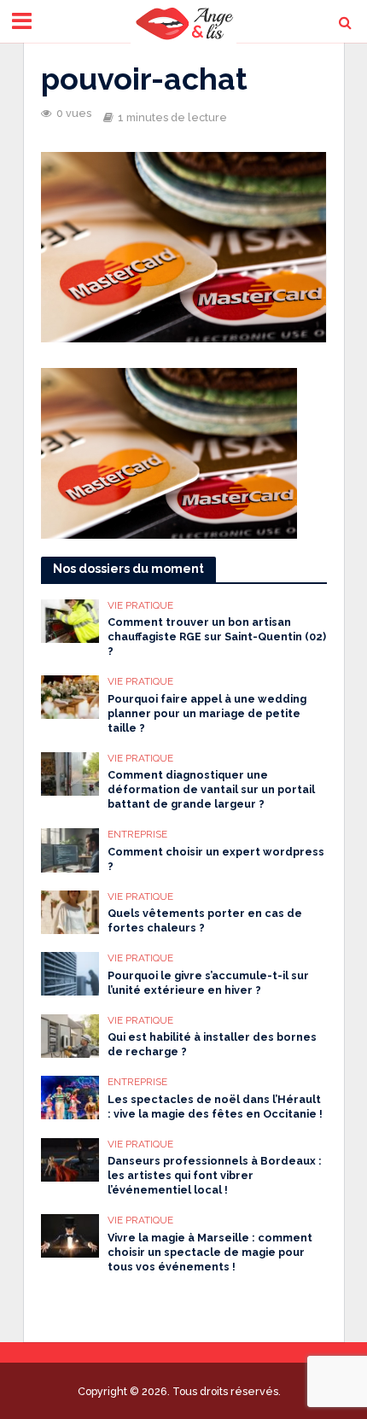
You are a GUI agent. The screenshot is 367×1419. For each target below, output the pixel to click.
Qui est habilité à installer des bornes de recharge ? (212, 1044)
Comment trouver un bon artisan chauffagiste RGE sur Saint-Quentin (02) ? (217, 636)
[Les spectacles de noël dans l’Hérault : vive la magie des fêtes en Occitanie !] (70, 1096)
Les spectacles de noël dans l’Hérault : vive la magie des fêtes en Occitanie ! (215, 1106)
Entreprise (137, 834)
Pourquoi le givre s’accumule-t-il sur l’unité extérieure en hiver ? (208, 982)
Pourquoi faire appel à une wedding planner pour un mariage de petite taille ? (207, 713)
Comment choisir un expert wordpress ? (216, 859)
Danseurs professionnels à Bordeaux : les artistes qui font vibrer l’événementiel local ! (215, 1175)
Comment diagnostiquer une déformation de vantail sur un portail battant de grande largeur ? (211, 789)
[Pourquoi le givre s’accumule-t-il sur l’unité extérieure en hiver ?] (70, 972)
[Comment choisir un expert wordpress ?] (70, 848)
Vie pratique (140, 605)
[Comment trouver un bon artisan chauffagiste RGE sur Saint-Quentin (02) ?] (70, 620)
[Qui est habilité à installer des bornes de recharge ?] (70, 1035)
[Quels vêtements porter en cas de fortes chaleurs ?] (70, 911)
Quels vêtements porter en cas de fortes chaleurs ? (205, 920)
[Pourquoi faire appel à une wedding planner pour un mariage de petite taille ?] (70, 696)
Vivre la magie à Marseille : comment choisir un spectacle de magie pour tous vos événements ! (210, 1252)
